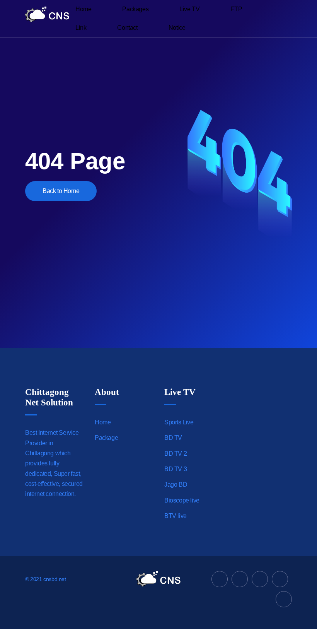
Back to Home (61, 191)
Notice (177, 27)
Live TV (189, 9)
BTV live (175, 516)
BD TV (173, 437)
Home (83, 9)
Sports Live (179, 422)
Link (80, 27)
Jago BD (175, 484)
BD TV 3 (175, 469)
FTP (236, 9)
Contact (127, 27)
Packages (135, 9)
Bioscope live (181, 500)
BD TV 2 (175, 453)
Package (106, 437)
